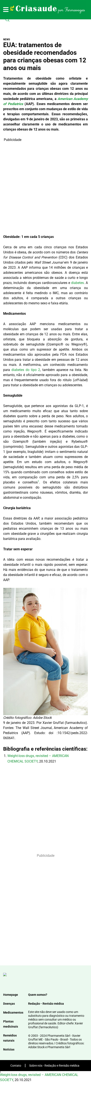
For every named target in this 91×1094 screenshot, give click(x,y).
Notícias (8, 1049)
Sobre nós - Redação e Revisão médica (54, 1065)
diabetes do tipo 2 (25, 370)
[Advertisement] (45, 188)
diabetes (77, 283)
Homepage (10, 994)
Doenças (9, 1003)
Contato (15, 1065)
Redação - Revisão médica (46, 1003)
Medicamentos (13, 1012)
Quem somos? (37, 994)
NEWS (6, 39)
